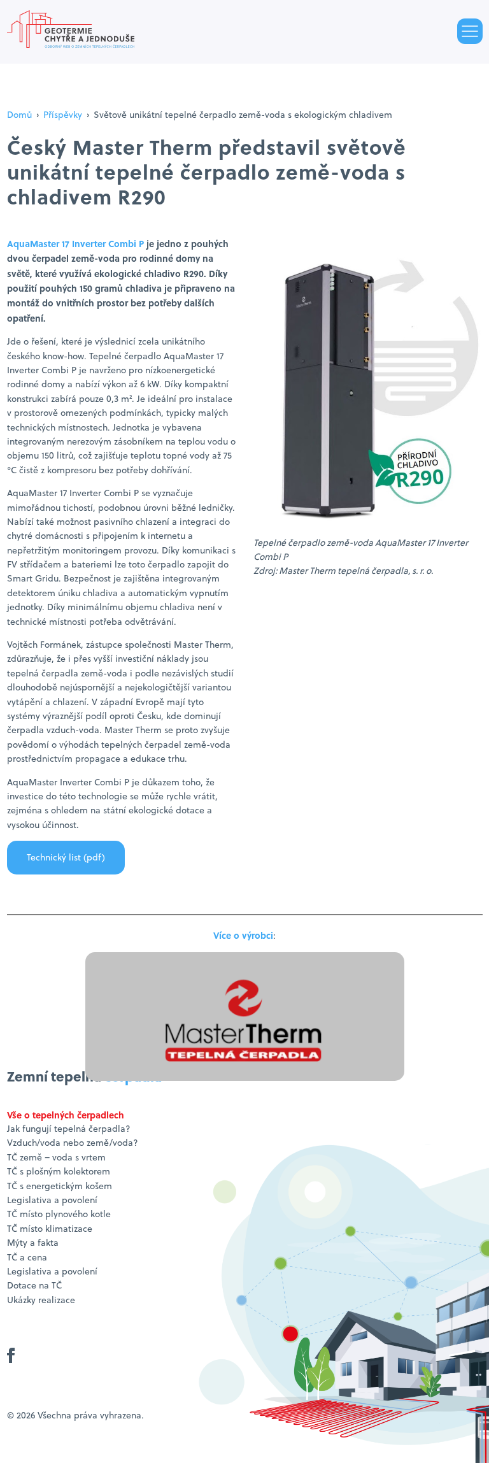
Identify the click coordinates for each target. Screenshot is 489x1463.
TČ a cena (27, 1257)
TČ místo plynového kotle (59, 1214)
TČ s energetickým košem (59, 1186)
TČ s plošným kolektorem (58, 1171)
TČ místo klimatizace (49, 1228)
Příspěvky (62, 114)
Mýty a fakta (33, 1242)
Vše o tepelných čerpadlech (65, 1114)
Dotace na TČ (34, 1285)
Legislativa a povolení (52, 1200)
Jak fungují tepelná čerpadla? (69, 1128)
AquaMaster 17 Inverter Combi (73, 243)
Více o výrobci (243, 935)
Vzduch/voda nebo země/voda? (72, 1142)
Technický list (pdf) (66, 857)
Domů (19, 114)
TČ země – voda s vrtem (56, 1157)
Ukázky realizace (41, 1300)
